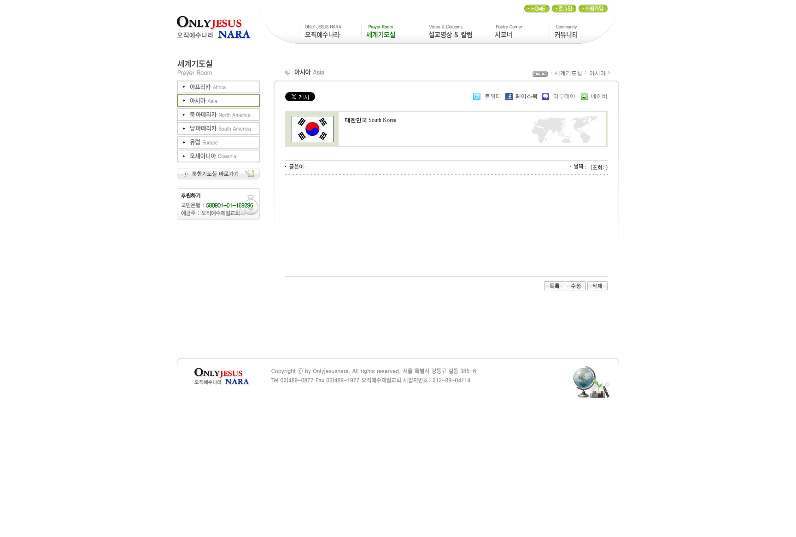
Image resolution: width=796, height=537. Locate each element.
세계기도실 (568, 73)
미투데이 (564, 96)
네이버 (599, 96)
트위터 (492, 96)
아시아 (597, 73)
